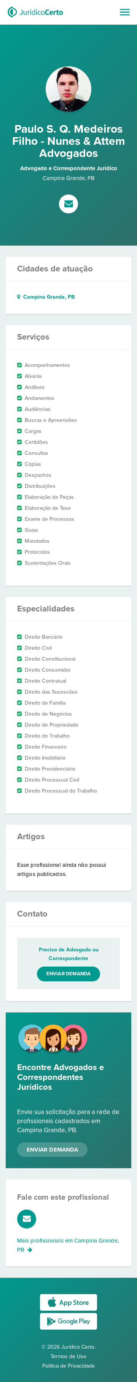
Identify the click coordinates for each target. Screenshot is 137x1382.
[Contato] (68, 204)
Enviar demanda (68, 974)
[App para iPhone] (68, 1310)
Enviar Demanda (52, 1149)
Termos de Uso (68, 1356)
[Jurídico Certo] (35, 18)
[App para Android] (68, 1329)
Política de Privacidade (68, 1366)
